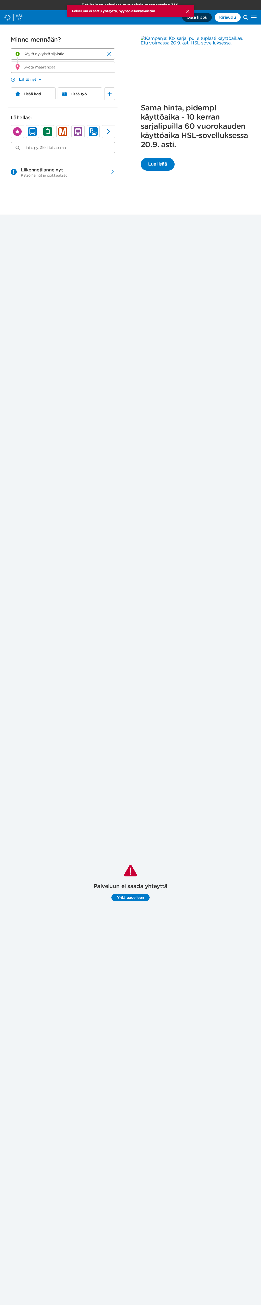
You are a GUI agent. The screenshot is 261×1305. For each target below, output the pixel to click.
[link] (17, 131)
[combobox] (63, 54)
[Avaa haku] (246, 17)
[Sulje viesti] (187, 11)
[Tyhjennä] (109, 54)
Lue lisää (157, 164)
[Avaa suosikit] (109, 93)
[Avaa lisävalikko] (254, 17)
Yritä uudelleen (130, 897)
